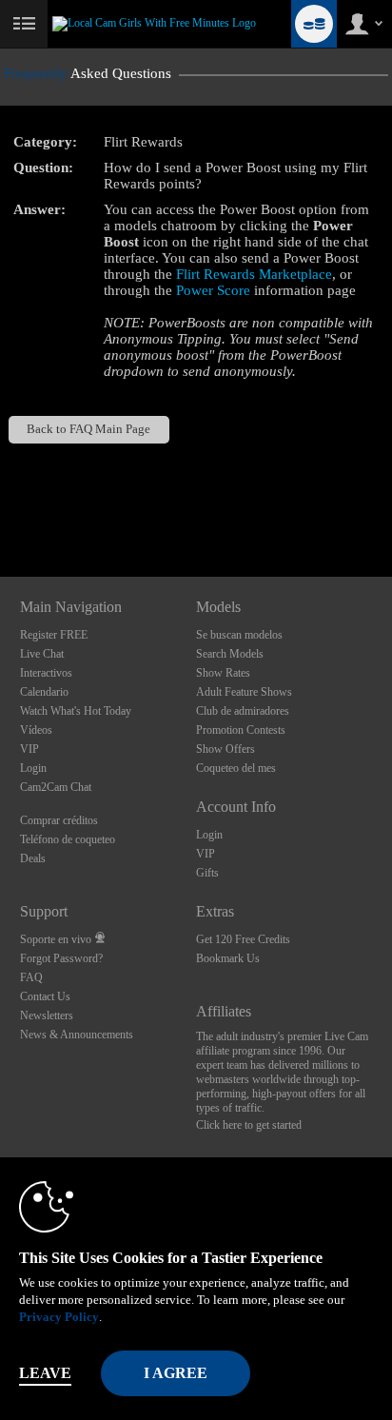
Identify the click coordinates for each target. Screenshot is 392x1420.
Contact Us (45, 996)
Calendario (44, 692)
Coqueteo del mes (236, 768)
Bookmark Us (228, 958)
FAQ (31, 977)
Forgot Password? (61, 958)
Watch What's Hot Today (75, 711)
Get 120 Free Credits (243, 939)
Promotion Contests (240, 730)
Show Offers (225, 749)
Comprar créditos (59, 820)
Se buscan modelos (239, 634)
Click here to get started (249, 1125)
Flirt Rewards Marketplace (254, 274)
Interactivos (46, 673)
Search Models (230, 654)
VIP (29, 749)
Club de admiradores (242, 711)
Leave (45, 1373)
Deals (33, 858)
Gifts (207, 872)
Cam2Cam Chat (55, 787)
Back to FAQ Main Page (88, 429)
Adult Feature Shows (244, 692)
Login (33, 768)
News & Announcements (76, 1034)
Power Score (213, 290)
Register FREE (54, 634)
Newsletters (46, 1015)
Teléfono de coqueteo (67, 839)
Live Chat (42, 654)
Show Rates (223, 673)
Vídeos (36, 730)
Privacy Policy (59, 1317)
